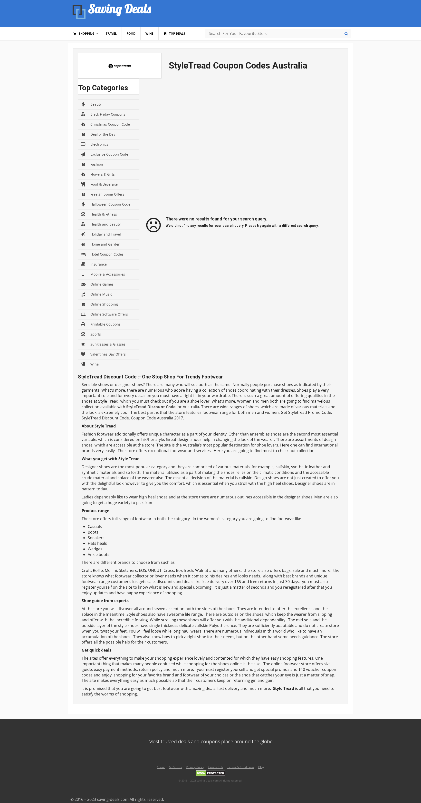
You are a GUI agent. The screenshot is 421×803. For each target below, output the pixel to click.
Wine (94, 364)
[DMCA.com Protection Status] (210, 774)
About (161, 767)
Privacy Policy (195, 767)
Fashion (96, 164)
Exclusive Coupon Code (109, 154)
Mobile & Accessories (107, 274)
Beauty (96, 104)
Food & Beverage (104, 184)
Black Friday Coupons (107, 114)
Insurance (98, 264)
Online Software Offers (109, 314)
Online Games (102, 284)
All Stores (175, 767)
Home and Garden (105, 244)
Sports (95, 334)
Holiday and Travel (105, 234)
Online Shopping (104, 304)
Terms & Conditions (240, 767)
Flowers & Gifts (102, 174)
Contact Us (215, 767)
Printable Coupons (105, 324)
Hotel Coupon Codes (107, 254)
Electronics (99, 144)
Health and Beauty (105, 224)
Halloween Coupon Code (110, 204)
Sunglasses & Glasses (107, 344)
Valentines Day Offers (108, 354)
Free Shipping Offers (107, 194)
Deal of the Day (102, 134)
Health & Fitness (103, 214)
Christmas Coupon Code (110, 124)
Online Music (101, 294)
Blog (261, 767)
